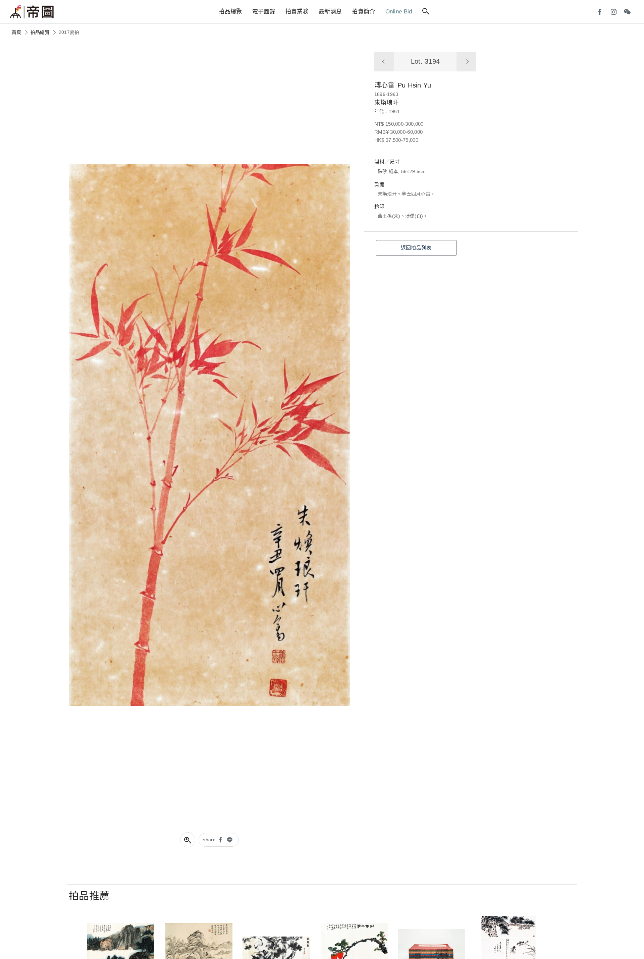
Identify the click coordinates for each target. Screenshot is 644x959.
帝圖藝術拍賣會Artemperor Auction (32, 12)
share (209, 839)
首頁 (16, 32)
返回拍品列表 (416, 247)
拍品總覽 (40, 32)
